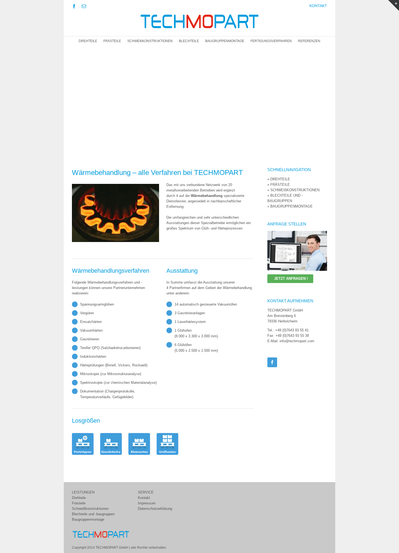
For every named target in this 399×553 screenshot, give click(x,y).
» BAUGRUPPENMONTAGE (290, 206)
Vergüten (87, 313)
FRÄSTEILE (112, 41)
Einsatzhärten (91, 322)
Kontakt (144, 498)
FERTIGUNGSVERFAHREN (271, 41)
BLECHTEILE (189, 41)
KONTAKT (318, 6)
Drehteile (79, 498)
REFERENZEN (309, 41)
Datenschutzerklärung (155, 509)
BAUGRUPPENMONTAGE (224, 41)
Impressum (147, 503)
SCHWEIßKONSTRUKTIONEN (150, 41)
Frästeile (79, 503)
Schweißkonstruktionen (90, 509)
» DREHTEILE (278, 179)
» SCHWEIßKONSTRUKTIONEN (293, 190)
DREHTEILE (88, 41)
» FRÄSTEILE (278, 185)
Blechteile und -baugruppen (93, 514)
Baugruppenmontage (88, 519)
